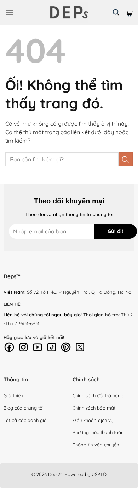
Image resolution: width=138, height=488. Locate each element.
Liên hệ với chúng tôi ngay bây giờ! (43, 314)
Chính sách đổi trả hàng (98, 395)
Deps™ (55, 474)
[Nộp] (126, 159)
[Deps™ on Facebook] (9, 346)
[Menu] (9, 12)
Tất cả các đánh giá (25, 420)
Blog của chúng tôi (24, 408)
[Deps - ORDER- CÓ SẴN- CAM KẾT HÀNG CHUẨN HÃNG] (69, 12)
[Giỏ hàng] (129, 12)
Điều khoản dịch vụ (93, 420)
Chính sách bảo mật (94, 408)
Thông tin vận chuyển (96, 444)
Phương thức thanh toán (98, 432)
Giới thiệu (13, 395)
